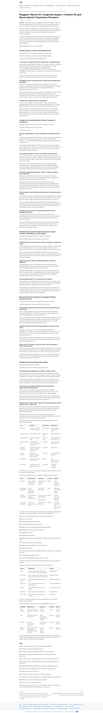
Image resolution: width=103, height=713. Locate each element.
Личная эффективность (49, 5)
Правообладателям (23, 706)
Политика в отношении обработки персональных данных (35, 704)
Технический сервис (61, 5)
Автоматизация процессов (25, 5)
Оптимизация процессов (74, 708)
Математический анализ (50, 708)
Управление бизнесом (38, 5)
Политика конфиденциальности (76, 704)
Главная (21, 11)
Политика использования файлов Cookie (59, 704)
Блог (20, 704)
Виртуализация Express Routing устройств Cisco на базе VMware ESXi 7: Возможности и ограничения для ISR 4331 (68, 693)
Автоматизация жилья (24, 7)
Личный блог (26, 11)
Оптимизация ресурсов (62, 708)
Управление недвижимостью (73, 5)
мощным (38, 239)
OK (77, 711)
